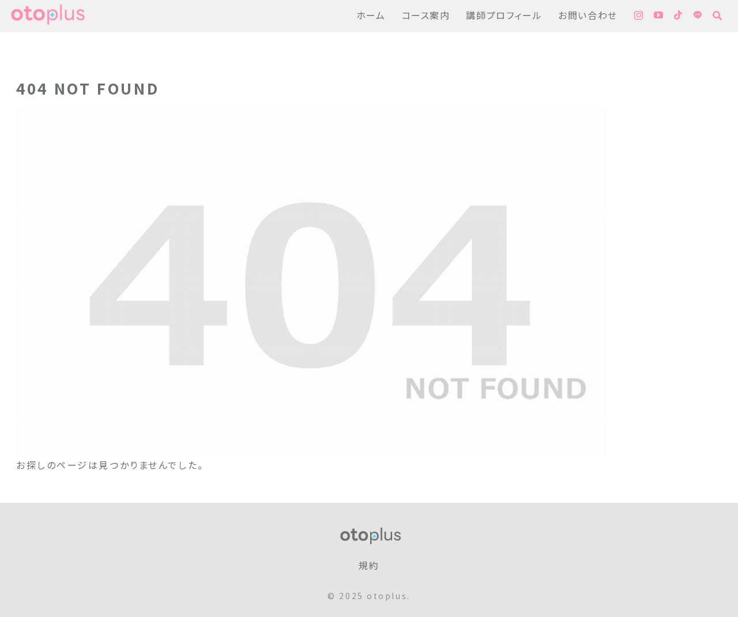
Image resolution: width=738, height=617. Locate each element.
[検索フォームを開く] (717, 15)
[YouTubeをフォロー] (658, 16)
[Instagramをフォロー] (638, 16)
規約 (369, 565)
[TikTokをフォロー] (678, 16)
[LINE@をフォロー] (697, 16)
